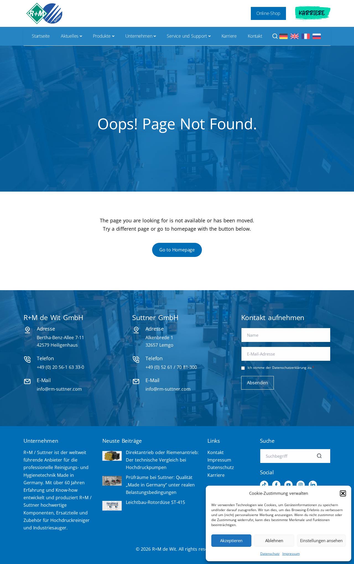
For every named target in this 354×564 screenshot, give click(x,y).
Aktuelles (69, 36)
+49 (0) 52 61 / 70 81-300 (171, 367)
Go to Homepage (177, 250)
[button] (343, 493)
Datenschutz (270, 553)
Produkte (101, 36)
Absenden (257, 383)
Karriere (312, 13)
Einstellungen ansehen (321, 540)
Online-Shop (268, 13)
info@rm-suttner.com (59, 389)
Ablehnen (274, 540)
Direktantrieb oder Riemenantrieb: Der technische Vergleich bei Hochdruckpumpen (162, 459)
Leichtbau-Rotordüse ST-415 (155, 502)
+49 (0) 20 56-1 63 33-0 (60, 367)
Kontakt (255, 36)
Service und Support (187, 36)
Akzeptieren (231, 540)
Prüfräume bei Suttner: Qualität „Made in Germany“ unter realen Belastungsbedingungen (160, 484)
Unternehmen (138, 36)
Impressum (291, 553)
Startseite (41, 36)
